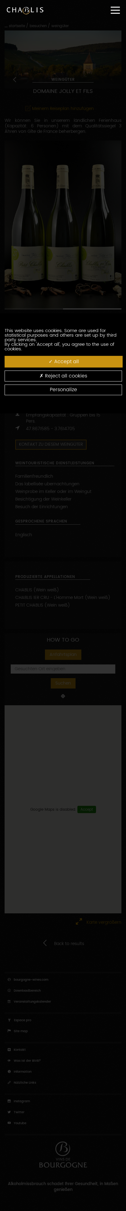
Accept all (66, 361)
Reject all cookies (65, 376)
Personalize (63, 389)
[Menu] (115, 10)
